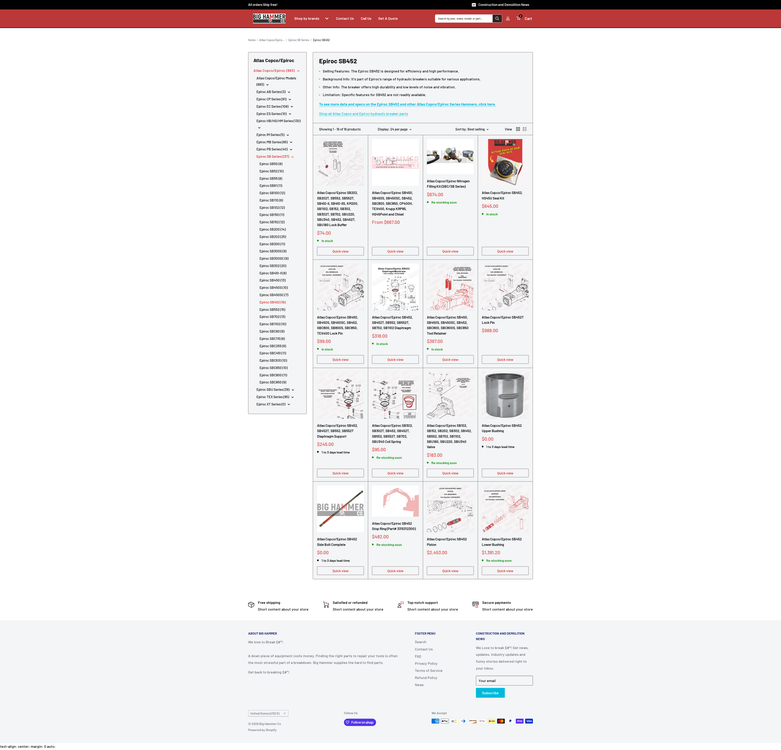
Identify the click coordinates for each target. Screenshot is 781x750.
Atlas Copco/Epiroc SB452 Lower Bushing (502, 541)
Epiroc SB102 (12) (272, 207)
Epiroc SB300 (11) (272, 244)
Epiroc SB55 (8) (271, 178)
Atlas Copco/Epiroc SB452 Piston (447, 541)
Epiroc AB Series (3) (271, 92)
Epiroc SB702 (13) (272, 316)
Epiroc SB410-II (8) (273, 273)
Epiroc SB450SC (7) (274, 295)
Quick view (341, 251)
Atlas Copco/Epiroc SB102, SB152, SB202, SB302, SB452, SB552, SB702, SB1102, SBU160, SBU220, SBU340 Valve (449, 436)
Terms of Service (429, 670)
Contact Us (424, 649)
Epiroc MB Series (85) (272, 142)
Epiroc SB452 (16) (273, 302)
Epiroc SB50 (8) (271, 164)
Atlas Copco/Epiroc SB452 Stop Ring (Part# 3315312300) (394, 526)
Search (420, 641)
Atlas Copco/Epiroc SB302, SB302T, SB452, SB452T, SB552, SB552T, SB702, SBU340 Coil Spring (392, 433)
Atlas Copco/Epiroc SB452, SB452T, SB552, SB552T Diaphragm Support (337, 430)
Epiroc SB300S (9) (273, 251)
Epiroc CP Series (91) (271, 99)
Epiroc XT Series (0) (271, 404)
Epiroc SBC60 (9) (272, 331)
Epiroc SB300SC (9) (274, 258)
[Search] (497, 18)
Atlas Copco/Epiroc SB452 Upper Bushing (502, 428)
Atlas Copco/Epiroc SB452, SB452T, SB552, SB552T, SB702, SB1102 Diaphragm (392, 322)
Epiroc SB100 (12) (272, 193)
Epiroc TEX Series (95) (273, 397)
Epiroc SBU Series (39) (273, 389)
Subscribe (490, 693)
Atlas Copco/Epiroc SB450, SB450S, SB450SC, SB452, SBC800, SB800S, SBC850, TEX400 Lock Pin (337, 325)
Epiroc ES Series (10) (271, 114)
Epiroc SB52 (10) (272, 171)
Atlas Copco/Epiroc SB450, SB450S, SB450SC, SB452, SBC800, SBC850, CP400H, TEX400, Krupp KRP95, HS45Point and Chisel (392, 203)
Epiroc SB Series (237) (273, 156)
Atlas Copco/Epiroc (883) (274, 70)
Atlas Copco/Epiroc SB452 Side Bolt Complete (337, 541)
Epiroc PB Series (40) (272, 149)
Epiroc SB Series (298, 40)
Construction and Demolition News (503, 4)
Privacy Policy (426, 663)
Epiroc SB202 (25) (273, 236)
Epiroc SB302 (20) (273, 266)
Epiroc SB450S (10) (274, 287)
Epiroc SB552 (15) (272, 309)
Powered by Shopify (262, 730)
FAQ (418, 656)
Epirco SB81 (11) (271, 185)
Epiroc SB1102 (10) (273, 324)
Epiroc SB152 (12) (272, 222)
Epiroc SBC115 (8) (272, 338)
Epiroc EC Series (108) (272, 106)
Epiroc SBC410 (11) (273, 353)
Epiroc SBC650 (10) (274, 368)
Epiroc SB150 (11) (272, 214)
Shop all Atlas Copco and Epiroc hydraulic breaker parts (363, 113)
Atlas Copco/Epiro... (272, 40)
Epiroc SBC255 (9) (273, 346)
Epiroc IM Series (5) (270, 134)
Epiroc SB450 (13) (273, 280)
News (419, 684)
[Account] (508, 18)
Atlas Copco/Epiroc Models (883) (276, 81)
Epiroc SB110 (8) (271, 200)
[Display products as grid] (518, 129)
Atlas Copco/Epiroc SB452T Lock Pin (503, 319)
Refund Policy (426, 677)
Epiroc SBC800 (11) (273, 375)
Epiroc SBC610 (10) (273, 360)
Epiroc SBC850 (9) (273, 382)
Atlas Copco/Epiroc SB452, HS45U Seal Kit (502, 195)
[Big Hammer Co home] (269, 18)
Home (252, 40)
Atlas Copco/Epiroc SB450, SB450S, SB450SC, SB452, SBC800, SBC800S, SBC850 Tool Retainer (448, 325)
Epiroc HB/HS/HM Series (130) (278, 121)
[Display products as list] (525, 129)
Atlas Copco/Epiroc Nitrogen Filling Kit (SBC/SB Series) (448, 183)
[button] (327, 18)
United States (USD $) (264, 713)
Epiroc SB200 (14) (273, 229)
